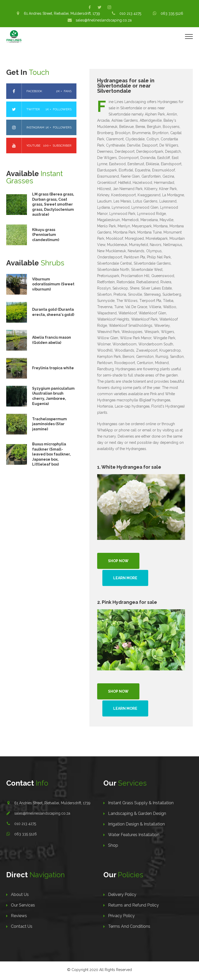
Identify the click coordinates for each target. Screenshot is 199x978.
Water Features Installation (133, 834)
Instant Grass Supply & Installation (141, 802)
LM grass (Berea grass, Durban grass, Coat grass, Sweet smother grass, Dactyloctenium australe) (53, 204)
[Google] (109, 7)
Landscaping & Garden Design (137, 813)
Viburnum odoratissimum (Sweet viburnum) (53, 284)
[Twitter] (99, 7)
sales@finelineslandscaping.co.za (42, 813)
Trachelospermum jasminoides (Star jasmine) (49, 424)
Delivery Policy (122, 894)
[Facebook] (89, 7)
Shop (113, 845)
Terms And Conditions (129, 926)
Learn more (125, 578)
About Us (20, 894)
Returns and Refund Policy (133, 905)
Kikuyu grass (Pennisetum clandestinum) (45, 235)
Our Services (23, 905)
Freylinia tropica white (53, 368)
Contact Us (21, 926)
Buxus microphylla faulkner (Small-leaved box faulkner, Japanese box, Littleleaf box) (51, 454)
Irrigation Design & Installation (136, 824)
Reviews (19, 915)
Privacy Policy (121, 915)
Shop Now (118, 561)
